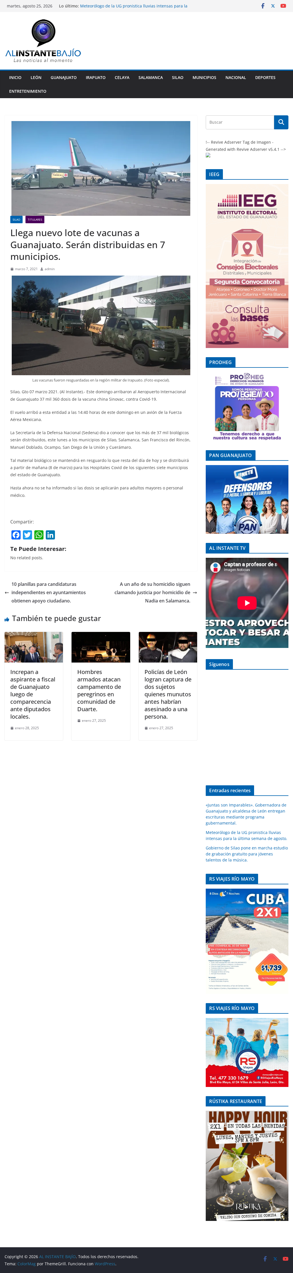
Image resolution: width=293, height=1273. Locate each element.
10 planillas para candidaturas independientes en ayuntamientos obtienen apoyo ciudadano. (48, 592)
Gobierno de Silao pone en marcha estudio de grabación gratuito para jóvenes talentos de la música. (247, 854)
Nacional (235, 77)
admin (50, 268)
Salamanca (150, 77)
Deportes (265, 77)
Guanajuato (64, 77)
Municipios (204, 77)
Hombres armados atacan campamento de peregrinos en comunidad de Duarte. (99, 690)
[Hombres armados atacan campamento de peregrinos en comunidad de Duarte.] (101, 636)
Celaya (122, 77)
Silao (177, 77)
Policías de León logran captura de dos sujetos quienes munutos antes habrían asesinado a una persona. (167, 694)
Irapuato (96, 77)
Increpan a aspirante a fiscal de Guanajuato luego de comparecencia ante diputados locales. (32, 694)
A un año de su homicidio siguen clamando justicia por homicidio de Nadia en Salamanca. (152, 592)
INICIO (15, 77)
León (36, 77)
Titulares (35, 220)
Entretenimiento (27, 91)
